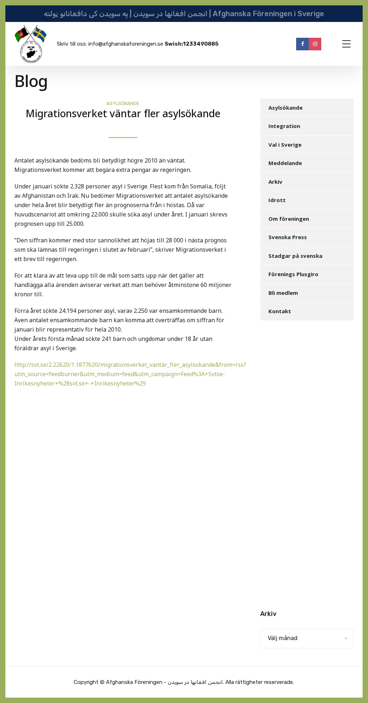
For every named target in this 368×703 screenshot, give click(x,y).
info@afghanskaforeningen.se (125, 44)
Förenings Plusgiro (293, 274)
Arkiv (275, 181)
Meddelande (285, 162)
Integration (284, 125)
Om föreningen (288, 218)
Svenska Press (287, 237)
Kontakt (279, 311)
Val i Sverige (285, 144)
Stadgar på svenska (295, 255)
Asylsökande (122, 103)
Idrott (277, 200)
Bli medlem (283, 292)
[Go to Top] (353, 687)
